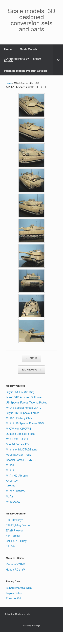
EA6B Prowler (14, 530)
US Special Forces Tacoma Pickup (26, 402)
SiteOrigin (36, 625)
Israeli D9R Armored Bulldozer (24, 397)
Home (8, 49)
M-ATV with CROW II (18, 428)
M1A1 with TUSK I (17, 439)
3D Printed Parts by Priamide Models (22, 60)
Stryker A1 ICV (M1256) (20, 392)
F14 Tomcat (13, 536)
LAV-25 (10, 486)
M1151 (10, 465)
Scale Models (28, 49)
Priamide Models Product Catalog (25, 71)
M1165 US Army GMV (19, 418)
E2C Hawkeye (31, 369)
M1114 (31, 358)
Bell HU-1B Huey (16, 541)
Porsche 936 (13, 598)
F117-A (10, 546)
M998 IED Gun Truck (18, 455)
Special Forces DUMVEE (21, 460)
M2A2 (9, 496)
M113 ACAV (13, 502)
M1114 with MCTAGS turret (22, 449)
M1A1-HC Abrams (17, 475)
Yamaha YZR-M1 (16, 564)
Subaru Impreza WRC (19, 588)
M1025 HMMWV (16, 491)
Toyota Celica (14, 593)
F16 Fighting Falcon (18, 525)
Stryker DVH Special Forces (22, 413)
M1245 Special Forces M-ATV (23, 408)
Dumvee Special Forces (20, 434)
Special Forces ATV (18, 444)
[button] (58, 59)
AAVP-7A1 (12, 481)
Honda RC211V (15, 569)
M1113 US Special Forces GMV (25, 423)
